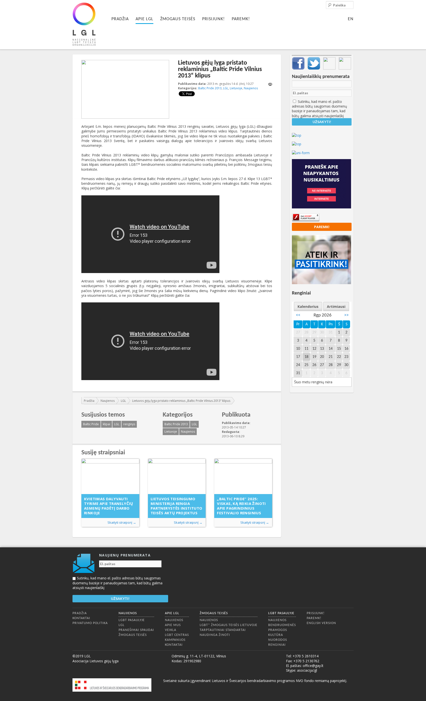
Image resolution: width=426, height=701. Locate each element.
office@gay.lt (313, 665)
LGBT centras (177, 635)
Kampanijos (175, 640)
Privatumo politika (90, 623)
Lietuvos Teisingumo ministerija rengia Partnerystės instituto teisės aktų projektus (176, 505)
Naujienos (251, 88)
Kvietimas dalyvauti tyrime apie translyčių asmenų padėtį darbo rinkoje (108, 505)
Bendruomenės (282, 625)
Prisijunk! (213, 19)
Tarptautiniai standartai (223, 630)
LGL (225, 88)
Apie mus (173, 625)
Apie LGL (144, 19)
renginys (129, 424)
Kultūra (275, 635)
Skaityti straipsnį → (121, 522)
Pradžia (120, 19)
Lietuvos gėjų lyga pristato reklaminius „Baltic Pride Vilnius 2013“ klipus (181, 401)
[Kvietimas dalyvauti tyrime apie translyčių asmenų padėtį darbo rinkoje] (110, 476)
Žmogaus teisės (177, 19)
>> (346, 315)
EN (351, 19)
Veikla (170, 630)
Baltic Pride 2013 (210, 88)
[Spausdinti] (270, 84)
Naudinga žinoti (215, 635)
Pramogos (277, 630)
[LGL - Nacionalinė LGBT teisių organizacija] (84, 24)
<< (298, 315)
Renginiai (277, 645)
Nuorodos (277, 640)
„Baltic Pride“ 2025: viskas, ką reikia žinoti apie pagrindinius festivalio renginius (241, 505)
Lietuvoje (236, 88)
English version (321, 623)
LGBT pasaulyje (132, 620)
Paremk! (241, 19)
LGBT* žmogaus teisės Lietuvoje (228, 625)
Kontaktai (81, 618)
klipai (106, 424)
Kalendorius (308, 306)
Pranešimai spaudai (136, 630)
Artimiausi (336, 306)
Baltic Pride (91, 424)
